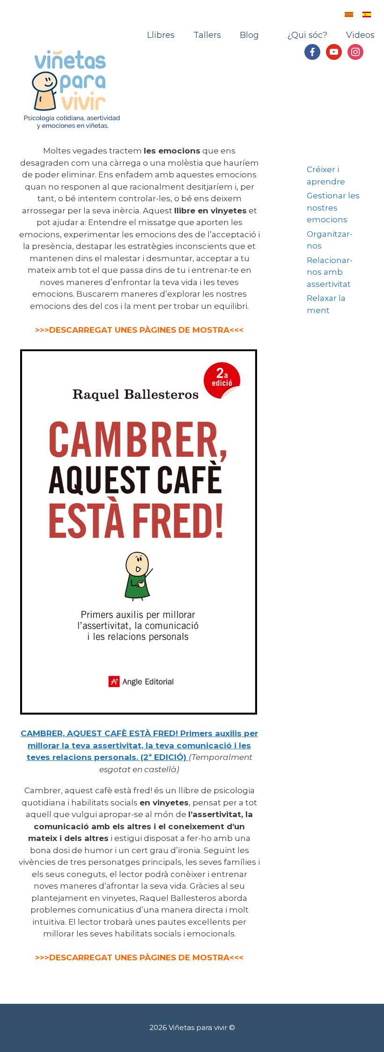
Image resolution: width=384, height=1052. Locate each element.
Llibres (161, 35)
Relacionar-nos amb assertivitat (330, 272)
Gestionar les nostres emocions (333, 207)
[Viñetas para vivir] (72, 88)
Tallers (207, 35)
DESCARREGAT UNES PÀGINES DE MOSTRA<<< (146, 957)
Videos (360, 35)
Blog (249, 35)
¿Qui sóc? (302, 35)
